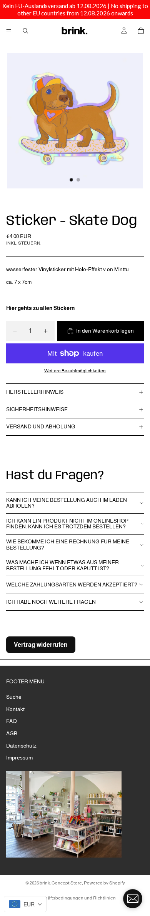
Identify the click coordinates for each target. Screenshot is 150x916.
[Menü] (9, 31)
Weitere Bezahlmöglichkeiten (75, 370)
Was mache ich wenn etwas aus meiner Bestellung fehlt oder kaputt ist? (62, 565)
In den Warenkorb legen (105, 331)
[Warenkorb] (140, 30)
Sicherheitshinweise (37, 409)
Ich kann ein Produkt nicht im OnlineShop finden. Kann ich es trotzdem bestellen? (67, 524)
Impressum (19, 757)
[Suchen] (25, 30)
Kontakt (15, 709)
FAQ (11, 721)
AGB (11, 733)
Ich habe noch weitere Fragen (51, 602)
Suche (14, 697)
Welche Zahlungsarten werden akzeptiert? (71, 584)
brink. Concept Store (61, 883)
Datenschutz (21, 746)
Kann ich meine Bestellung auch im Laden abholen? (66, 503)
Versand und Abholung (40, 426)
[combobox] (25, 904)
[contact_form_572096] (132, 898)
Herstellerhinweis (34, 392)
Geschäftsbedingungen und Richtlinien (75, 898)
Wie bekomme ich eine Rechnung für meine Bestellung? (67, 544)
